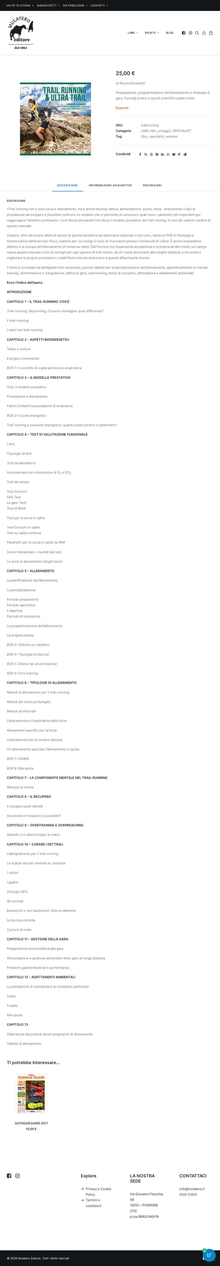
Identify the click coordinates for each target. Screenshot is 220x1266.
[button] (184, 33)
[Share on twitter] (145, 154)
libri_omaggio (160, 131)
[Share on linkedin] (162, 154)
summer (172, 136)
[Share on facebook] (140, 154)
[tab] (110, 187)
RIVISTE (150, 32)
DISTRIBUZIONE (73, 5)
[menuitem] (20, 5)
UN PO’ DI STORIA (18, 5)
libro (144, 136)
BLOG (170, 32)
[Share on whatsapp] (168, 154)
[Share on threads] (151, 154)
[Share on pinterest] (156, 154)
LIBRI (131, 32)
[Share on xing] (179, 154)
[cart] (210, 33)
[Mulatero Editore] (21, 33)
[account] (203, 33)
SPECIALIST (182, 131)
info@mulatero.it (192, 1189)
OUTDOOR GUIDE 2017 (31, 1123)
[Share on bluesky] (173, 154)
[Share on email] (184, 154)
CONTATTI (98, 5)
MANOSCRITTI (47, 5)
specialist (157, 136)
